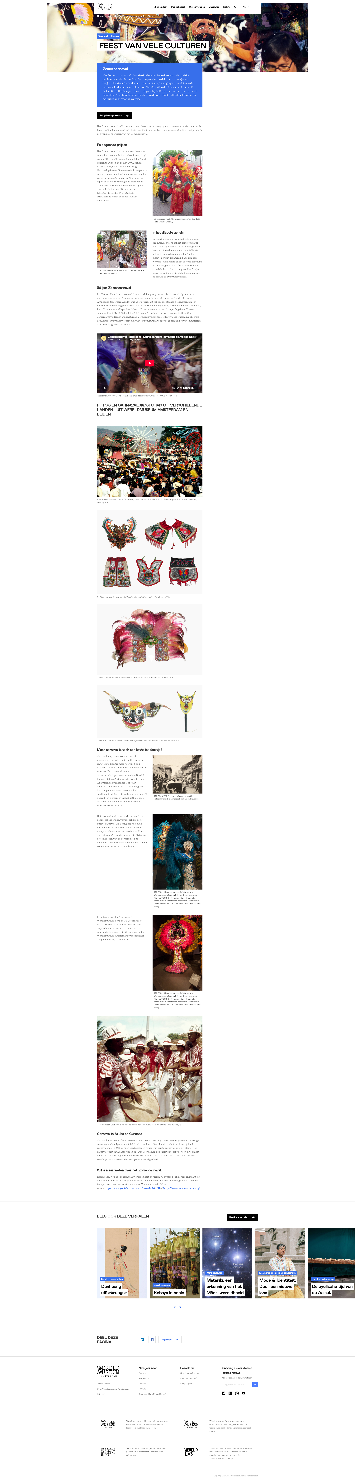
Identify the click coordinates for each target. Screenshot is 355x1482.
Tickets (226, 6)
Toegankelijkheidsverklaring (152, 1394)
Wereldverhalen (197, 6)
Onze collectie (103, 1384)
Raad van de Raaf (188, 1378)
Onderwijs (214, 6)
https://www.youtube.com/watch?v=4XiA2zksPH (132, 1188)
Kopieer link (167, 1339)
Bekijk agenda (187, 1384)
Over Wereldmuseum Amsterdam (113, 1389)
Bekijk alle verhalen (238, 1217)
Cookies (142, 1384)
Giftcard (101, 1394)
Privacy (142, 1389)
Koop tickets (145, 1378)
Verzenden (255, 1384)
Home (100, 16)
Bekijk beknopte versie (111, 115)
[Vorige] (174, 1307)
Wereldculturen (108, 36)
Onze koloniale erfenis (190, 1373)
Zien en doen (160, 6)
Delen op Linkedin (142, 1339)
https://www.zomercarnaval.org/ (181, 1188)
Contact (142, 1373)
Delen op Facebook (152, 1339)
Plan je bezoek (178, 6)
